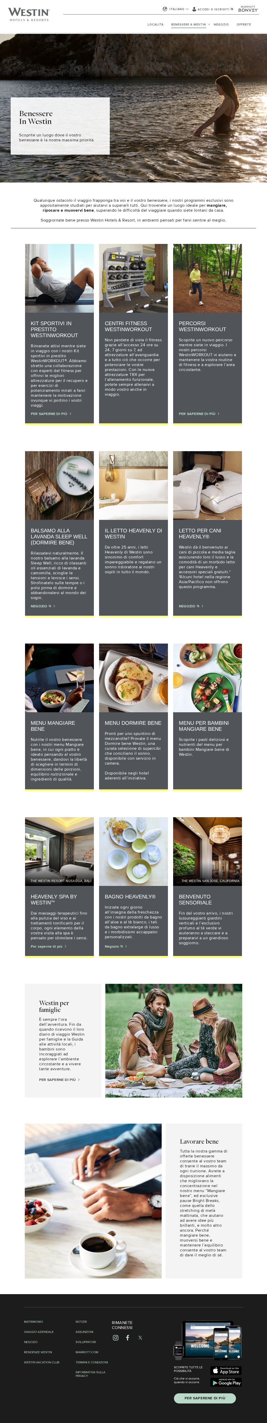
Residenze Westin (38, 1352)
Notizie (81, 1322)
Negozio (221, 24)
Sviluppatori (86, 1342)
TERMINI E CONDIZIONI (92, 1362)
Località (155, 24)
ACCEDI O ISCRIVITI (214, 9)
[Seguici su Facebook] (127, 1337)
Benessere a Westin (188, 24)
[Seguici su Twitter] (140, 1337)
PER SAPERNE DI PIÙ (50, 414)
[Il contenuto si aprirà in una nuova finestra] (226, 1370)
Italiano (177, 9)
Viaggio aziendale (39, 1332)
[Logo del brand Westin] (29, 17)
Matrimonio (33, 1322)
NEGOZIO (39, 606)
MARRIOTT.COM (87, 1352)
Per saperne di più (47, 946)
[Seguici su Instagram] (115, 1337)
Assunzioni (84, 1332)
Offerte (244, 24)
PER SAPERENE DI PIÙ (205, 1398)
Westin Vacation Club (41, 1362)
